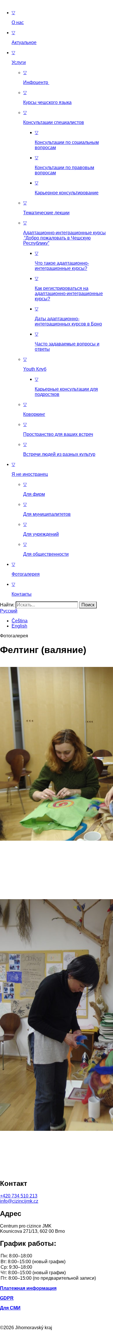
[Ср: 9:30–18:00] (56, 1267)
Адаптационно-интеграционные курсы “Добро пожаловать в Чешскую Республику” (64, 233)
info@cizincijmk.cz (19, 1201)
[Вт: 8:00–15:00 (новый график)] (56, 1262)
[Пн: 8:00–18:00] (56, 1256)
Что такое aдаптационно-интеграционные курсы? (62, 261)
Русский (8, 610)
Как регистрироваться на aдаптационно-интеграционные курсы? (69, 288)
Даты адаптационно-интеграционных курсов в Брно (68, 316)
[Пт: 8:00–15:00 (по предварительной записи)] (56, 1278)
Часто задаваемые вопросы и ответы (67, 342)
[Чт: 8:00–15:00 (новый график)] (56, 1273)
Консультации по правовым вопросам (64, 165)
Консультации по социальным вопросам (67, 140)
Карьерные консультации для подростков (66, 387)
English (19, 625)
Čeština (20, 620)
